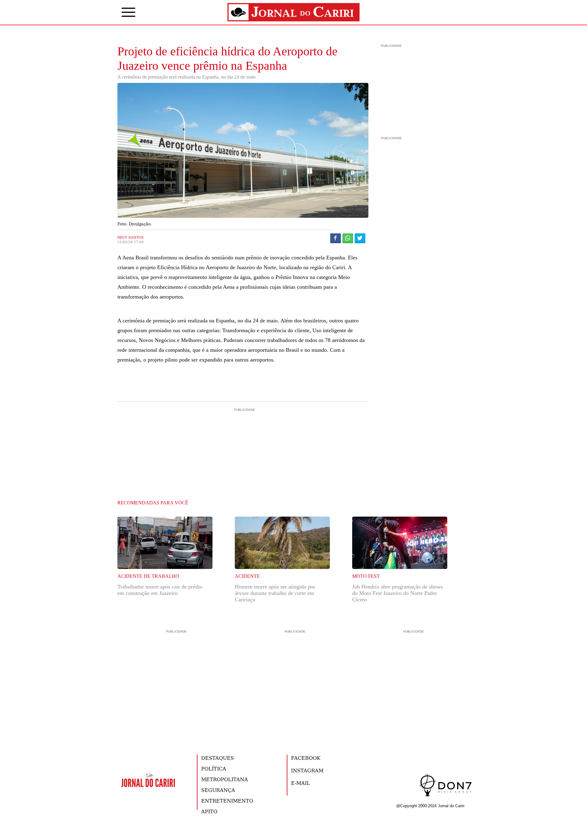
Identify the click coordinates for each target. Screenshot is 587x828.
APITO (209, 811)
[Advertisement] (243, 438)
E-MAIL (300, 783)
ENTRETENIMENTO (227, 800)
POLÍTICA (213, 768)
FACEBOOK (305, 758)
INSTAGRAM (307, 770)
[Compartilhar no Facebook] (335, 238)
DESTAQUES (217, 758)
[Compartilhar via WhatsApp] (347, 238)
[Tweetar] (360, 238)
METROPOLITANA (224, 779)
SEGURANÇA (218, 790)
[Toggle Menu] (119, 12)
